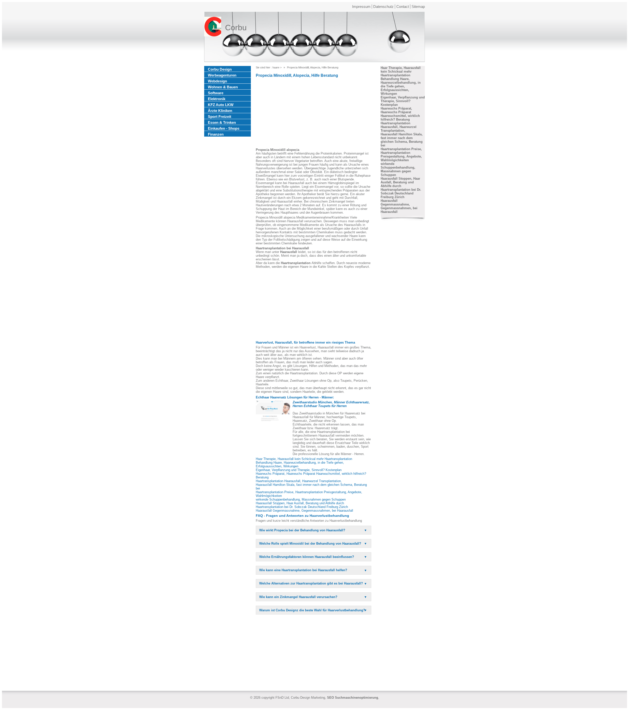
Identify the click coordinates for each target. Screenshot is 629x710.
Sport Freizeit (219, 116)
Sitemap (418, 6)
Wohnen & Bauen (223, 87)
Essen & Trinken (222, 122)
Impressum (361, 6)
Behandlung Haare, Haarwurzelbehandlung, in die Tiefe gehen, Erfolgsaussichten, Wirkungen (401, 86)
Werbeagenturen (222, 75)
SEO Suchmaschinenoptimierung (352, 697)
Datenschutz (383, 6)
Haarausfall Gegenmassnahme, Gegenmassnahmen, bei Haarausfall (304, 510)
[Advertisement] (313, 113)
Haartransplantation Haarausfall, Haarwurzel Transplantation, (299, 481)
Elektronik (216, 99)
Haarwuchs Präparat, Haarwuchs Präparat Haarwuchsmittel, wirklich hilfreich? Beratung (400, 114)
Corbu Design (220, 69)
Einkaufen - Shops (223, 128)
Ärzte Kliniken (220, 111)
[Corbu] (212, 27)
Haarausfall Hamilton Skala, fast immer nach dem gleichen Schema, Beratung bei (402, 139)
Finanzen (216, 134)
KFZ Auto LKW (220, 105)
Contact (402, 6)
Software (215, 93)
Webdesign (217, 81)
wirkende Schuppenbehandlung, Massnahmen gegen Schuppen (301, 499)
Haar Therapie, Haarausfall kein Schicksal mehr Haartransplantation (304, 459)
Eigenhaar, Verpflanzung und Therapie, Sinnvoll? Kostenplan (299, 470)
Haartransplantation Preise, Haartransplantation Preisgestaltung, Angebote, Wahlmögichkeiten (401, 154)
